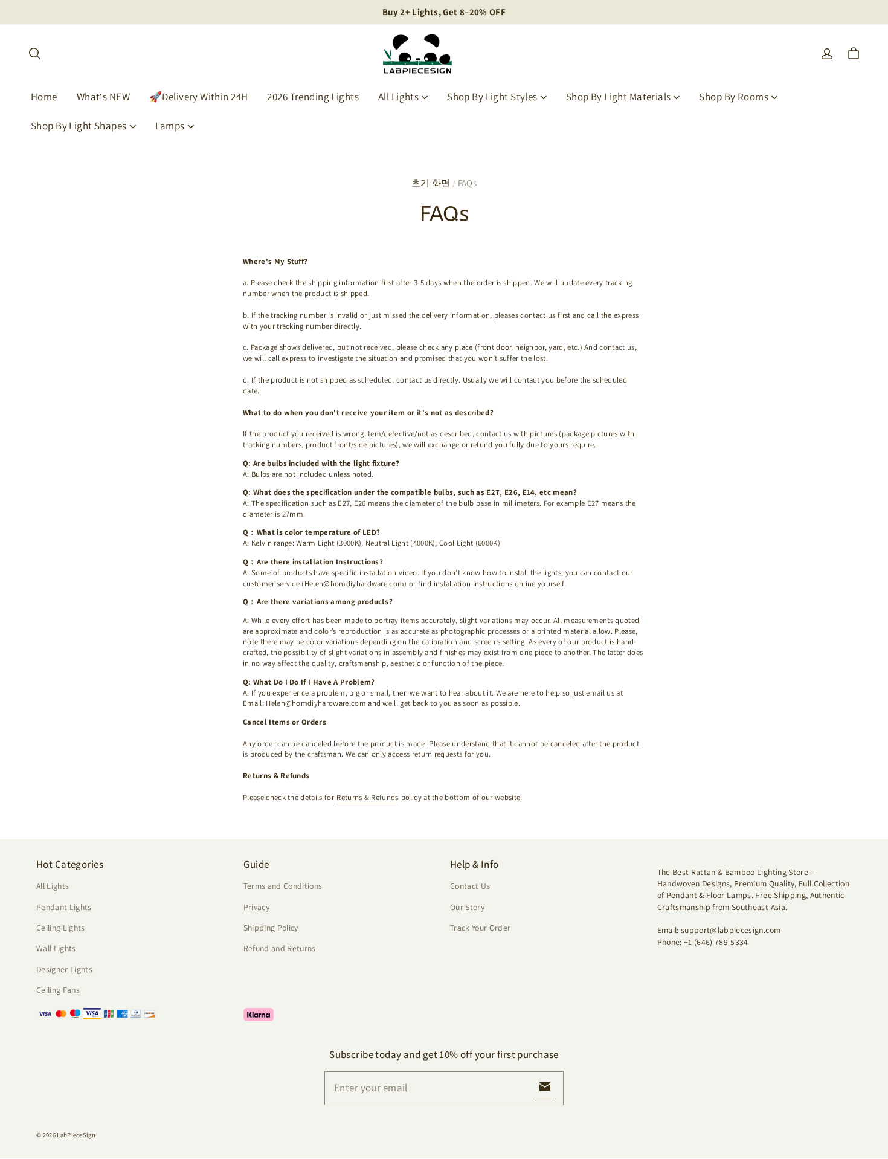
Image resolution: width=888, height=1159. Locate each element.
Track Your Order (480, 927)
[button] (34, 54)
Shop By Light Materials (618, 96)
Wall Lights (56, 948)
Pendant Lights (64, 907)
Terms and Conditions (283, 885)
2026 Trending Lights (313, 96)
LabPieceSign (76, 1135)
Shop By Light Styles (492, 96)
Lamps (170, 125)
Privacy (256, 907)
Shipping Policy (270, 927)
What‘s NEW (103, 96)
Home (44, 96)
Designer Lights (64, 969)
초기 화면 (431, 183)
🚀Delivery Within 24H (198, 96)
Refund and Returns (279, 948)
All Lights (398, 96)
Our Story (467, 907)
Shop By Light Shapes (79, 125)
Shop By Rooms (733, 96)
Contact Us (470, 885)
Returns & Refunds (367, 797)
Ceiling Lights (60, 927)
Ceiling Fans (58, 989)
